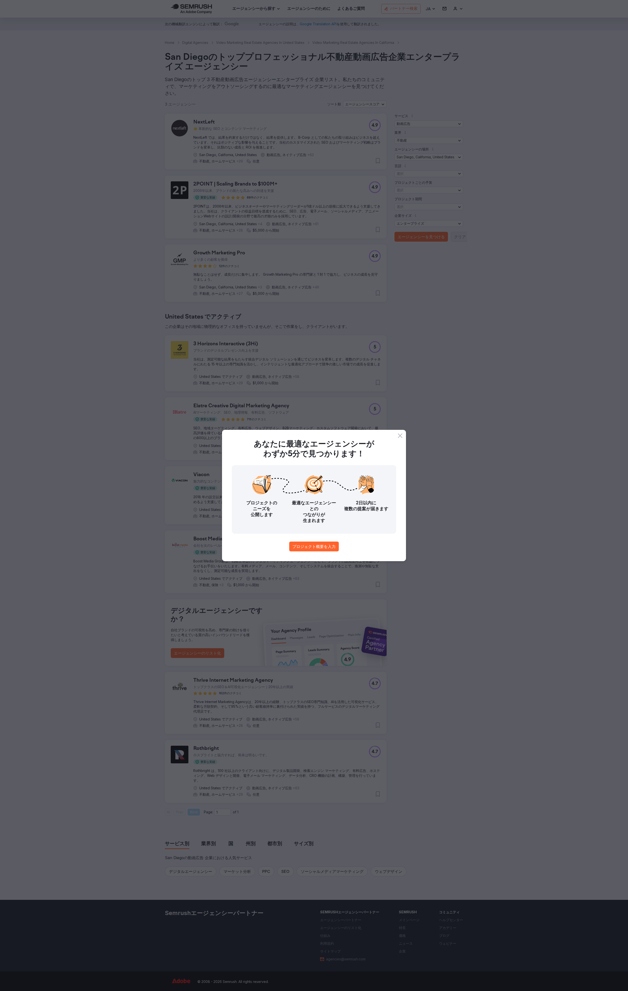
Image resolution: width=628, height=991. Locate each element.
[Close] (400, 436)
